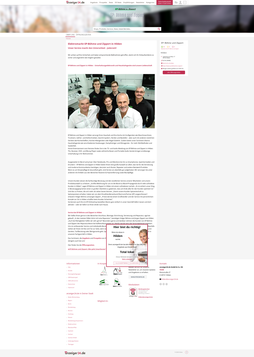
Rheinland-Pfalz (72, 327)
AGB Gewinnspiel (73, 277)
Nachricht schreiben (168, 63)
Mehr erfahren (127, 259)
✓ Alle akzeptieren (121, 263)
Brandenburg (71, 307)
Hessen (70, 317)
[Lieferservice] (176, 2)
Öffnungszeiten (83, 34)
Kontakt (70, 270)
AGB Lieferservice (73, 281)
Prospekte (103, 2)
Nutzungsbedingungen (74, 274)
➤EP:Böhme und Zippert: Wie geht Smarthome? (87, 249)
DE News (118, 2)
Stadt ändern (167, 3)
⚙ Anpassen (134, 263)
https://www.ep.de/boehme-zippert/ (172, 66)
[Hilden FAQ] (166, 284)
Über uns (70, 34)
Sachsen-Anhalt (72, 337)
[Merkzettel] (185, 2)
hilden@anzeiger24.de (170, 279)
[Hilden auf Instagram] (164, 284)
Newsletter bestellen (137, 277)
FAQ (69, 267)
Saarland (70, 331)
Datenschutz (71, 284)
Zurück (69, 38)
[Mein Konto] (180, 2)
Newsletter (140, 2)
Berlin (69, 304)
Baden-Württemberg (73, 297)
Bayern (70, 300)
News (111, 2)
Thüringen (71, 344)
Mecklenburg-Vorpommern (75, 321)
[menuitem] (80, 267)
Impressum (71, 287)
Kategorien (150, 2)
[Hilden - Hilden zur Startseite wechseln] (75, 2)
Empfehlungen (128, 2)
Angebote (94, 2)
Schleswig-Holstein (73, 341)
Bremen (70, 310)
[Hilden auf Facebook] (161, 284)
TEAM (162, 270)
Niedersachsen (72, 324)
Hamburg (70, 314)
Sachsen (70, 334)
